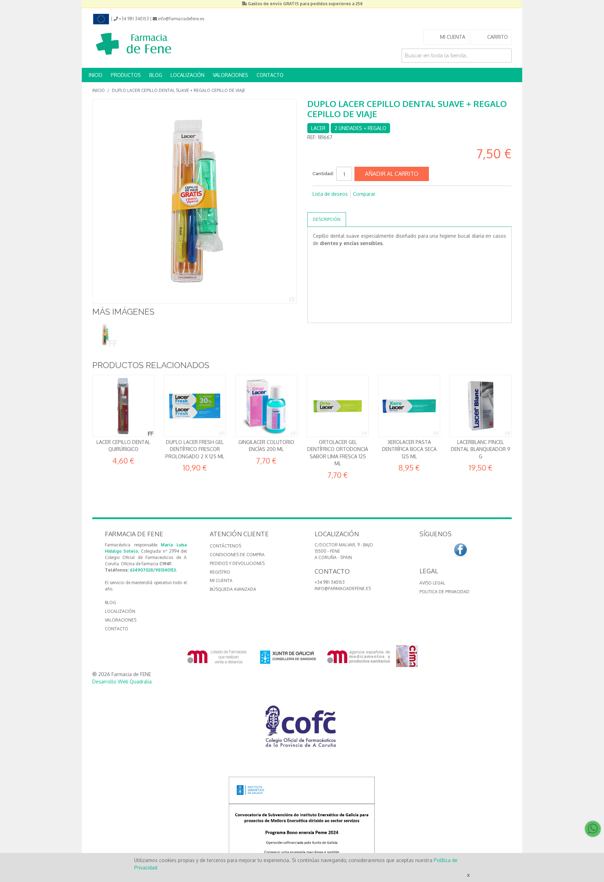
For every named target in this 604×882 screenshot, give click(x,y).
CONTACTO (270, 75)
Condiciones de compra (237, 554)
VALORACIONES (230, 75)
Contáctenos (225, 545)
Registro (220, 572)
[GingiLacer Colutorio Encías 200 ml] (266, 406)
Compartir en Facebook (319, 205)
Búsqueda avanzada (233, 589)
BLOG (155, 75)
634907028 (141, 570)
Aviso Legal (432, 583)
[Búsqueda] (505, 56)
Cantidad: (323, 173)
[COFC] (302, 729)
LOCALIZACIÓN (187, 75)
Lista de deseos (330, 194)
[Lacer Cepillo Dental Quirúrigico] (123, 406)
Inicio (98, 90)
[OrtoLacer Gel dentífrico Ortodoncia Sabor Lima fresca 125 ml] (338, 406)
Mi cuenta (221, 580)
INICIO (95, 75)
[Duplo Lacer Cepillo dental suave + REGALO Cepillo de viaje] (105, 334)
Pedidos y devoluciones (237, 563)
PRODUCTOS (126, 75)
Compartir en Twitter (333, 205)
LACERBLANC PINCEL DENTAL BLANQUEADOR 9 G (480, 449)
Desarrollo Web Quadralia (122, 681)
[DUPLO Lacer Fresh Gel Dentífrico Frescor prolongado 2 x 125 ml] (195, 406)
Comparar (364, 194)
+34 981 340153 (330, 582)
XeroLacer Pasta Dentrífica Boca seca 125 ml (409, 449)
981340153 (165, 570)
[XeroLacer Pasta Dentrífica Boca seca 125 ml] (409, 406)
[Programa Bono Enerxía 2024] (302, 822)
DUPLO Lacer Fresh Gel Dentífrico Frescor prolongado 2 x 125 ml (194, 449)
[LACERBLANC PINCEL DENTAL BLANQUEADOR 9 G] (481, 406)
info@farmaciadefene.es (343, 588)
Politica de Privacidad (444, 591)
